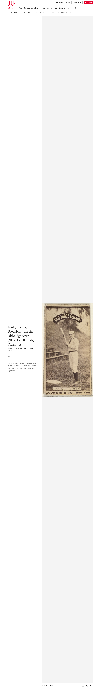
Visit (20, 8)
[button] (67, 350)
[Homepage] (12, 5)
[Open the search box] (76, 8)
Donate (68, 2)
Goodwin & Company (27, 348)
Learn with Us (52, 8)
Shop (69, 8)
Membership (77, 2)
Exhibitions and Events (32, 8)
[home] (8, 13)
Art (43, 8)
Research (62, 8)
